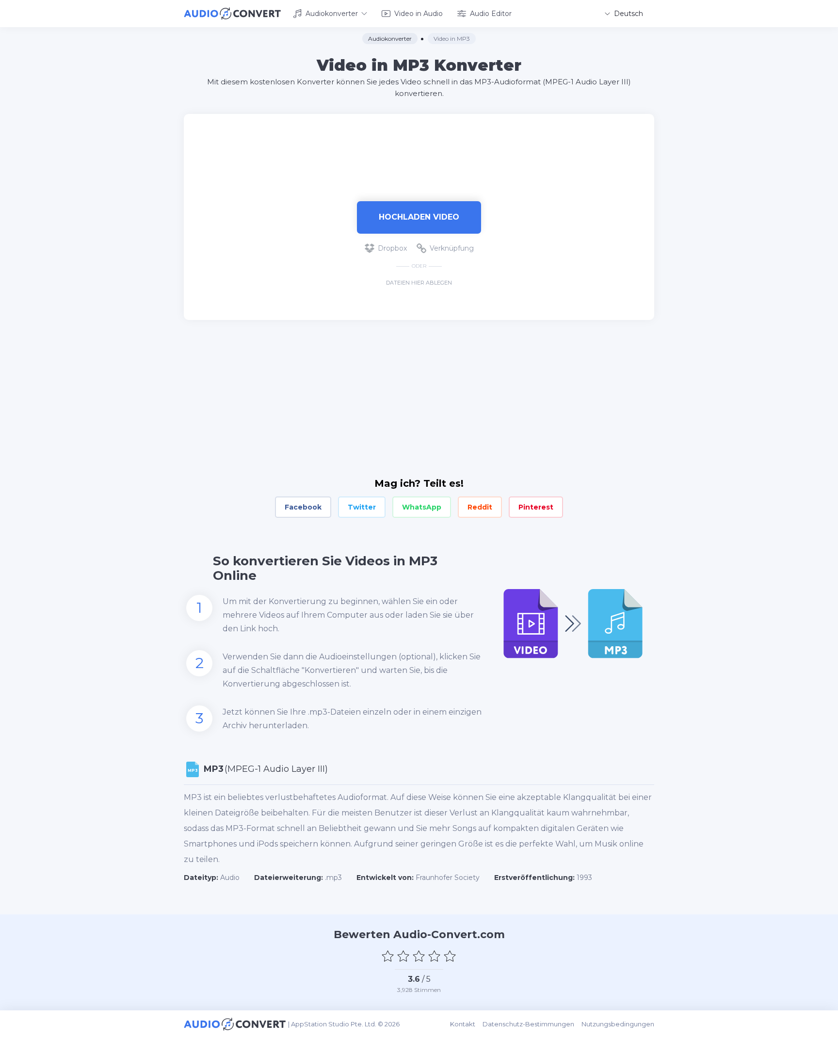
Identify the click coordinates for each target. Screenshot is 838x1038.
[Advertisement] (419, 145)
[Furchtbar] (388, 956)
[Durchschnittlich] (419, 956)
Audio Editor (491, 13)
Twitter (362, 507)
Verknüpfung (452, 248)
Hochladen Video (419, 217)
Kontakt (462, 1024)
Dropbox (392, 248)
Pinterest (535, 507)
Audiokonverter (332, 13)
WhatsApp (421, 507)
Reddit (479, 507)
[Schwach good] (403, 956)
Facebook (303, 507)
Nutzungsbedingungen (617, 1024)
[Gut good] (434, 956)
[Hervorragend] (450, 956)
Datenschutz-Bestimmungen (528, 1024)
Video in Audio (418, 13)
